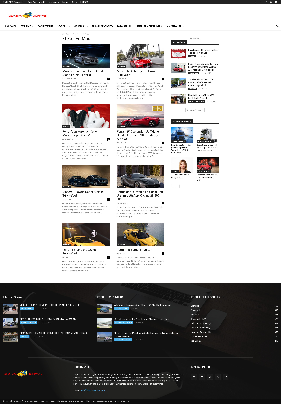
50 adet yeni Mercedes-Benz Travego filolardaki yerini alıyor (141, 319)
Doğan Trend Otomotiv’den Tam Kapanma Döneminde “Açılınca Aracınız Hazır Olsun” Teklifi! (203, 67)
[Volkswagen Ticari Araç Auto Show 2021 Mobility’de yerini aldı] (104, 309)
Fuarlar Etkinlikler (178, 141)
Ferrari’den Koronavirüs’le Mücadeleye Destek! (79, 133)
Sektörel (62, 26)
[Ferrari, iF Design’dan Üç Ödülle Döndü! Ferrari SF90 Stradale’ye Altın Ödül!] (140, 116)
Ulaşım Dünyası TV (102, 26)
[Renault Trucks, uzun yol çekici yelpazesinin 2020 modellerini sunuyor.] (208, 135)
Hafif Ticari (25, 336)
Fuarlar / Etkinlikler (149, 26)
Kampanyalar (173, 26)
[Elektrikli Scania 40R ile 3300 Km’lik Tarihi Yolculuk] (178, 99)
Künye (74, 2)
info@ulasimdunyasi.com (93, 390)
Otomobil (80, 26)
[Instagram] (266, 2)
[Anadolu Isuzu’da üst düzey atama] (182, 165)
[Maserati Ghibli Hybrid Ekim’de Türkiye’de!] (140, 56)
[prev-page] (173, 186)
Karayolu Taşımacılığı (197, 101)
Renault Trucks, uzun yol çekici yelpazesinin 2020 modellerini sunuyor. (207, 147)
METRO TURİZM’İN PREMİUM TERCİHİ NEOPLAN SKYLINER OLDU (50, 305)
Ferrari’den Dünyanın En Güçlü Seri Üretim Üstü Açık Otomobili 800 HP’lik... (140, 195)
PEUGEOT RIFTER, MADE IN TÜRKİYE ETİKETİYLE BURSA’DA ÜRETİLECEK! (53, 333)
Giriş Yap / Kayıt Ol (36, 2)
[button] (277, 26)
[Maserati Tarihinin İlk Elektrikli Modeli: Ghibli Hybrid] (86, 56)
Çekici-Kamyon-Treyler (123, 339)
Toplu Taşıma (45, 26)
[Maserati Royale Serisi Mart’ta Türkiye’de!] (86, 176)
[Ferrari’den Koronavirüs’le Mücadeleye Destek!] (86, 116)
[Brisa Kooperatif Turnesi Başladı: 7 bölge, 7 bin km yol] (178, 54)
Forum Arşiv (53, 2)
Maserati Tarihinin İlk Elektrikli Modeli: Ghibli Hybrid (83, 73)
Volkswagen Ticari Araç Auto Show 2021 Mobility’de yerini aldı (142, 305)
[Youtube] (276, 2)
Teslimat (25, 26)
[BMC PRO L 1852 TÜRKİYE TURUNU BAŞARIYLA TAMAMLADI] (10, 323)
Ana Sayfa (10, 26)
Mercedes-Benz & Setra (123, 322)
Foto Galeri (124, 26)
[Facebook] (256, 2)
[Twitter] (271, 2)
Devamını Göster (194, 110)
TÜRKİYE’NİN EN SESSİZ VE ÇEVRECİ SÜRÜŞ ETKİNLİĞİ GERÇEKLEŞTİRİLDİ (200, 82)
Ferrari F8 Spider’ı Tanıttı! (134, 249)
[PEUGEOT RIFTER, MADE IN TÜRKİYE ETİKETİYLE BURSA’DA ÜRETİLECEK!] (10, 337)
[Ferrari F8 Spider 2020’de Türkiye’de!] (86, 234)
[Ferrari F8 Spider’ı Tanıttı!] (140, 234)
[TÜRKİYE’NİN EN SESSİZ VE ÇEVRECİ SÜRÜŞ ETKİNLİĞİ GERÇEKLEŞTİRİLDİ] (178, 83)
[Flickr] (261, 2)
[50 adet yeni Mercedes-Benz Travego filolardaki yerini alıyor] (104, 323)
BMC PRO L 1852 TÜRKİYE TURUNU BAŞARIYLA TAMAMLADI (48, 319)
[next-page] (178, 186)
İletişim (65, 2)
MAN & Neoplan (27, 308)
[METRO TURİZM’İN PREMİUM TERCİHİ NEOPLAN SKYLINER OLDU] (10, 309)
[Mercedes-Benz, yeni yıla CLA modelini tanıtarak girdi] (208, 165)
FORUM (84, 2)
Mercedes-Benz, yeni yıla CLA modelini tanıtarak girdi (207, 177)
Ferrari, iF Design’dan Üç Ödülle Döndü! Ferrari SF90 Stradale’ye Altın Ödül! (138, 135)
